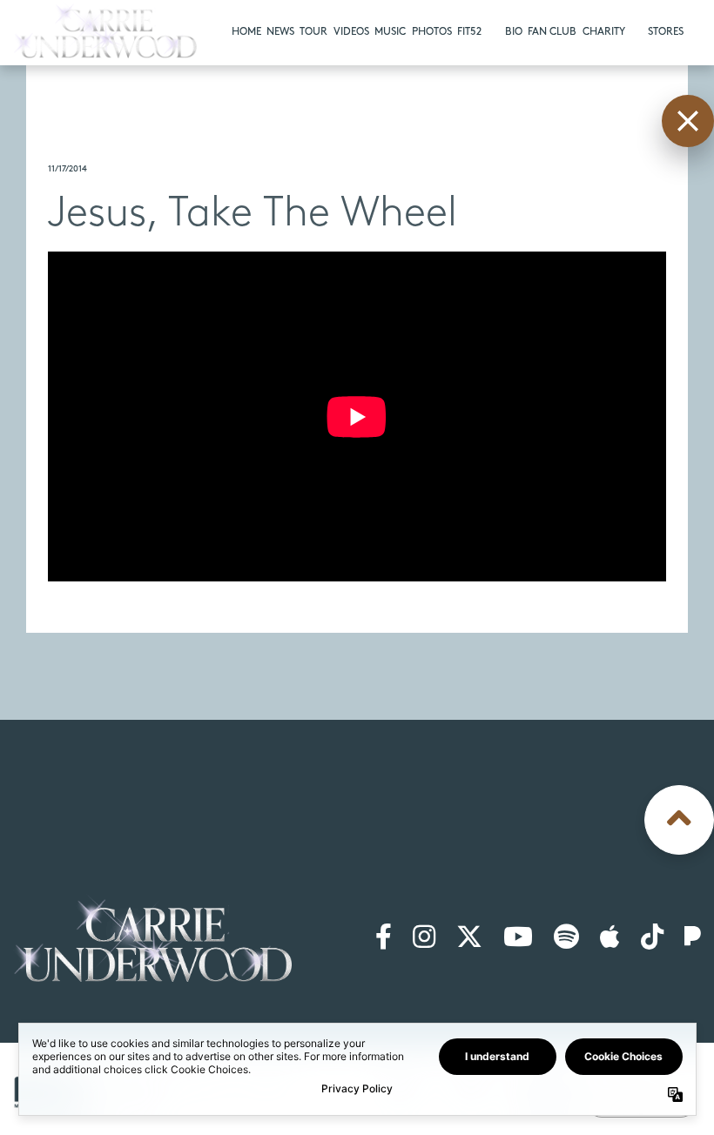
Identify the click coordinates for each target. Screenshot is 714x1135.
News (280, 32)
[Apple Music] (610, 938)
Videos (351, 32)
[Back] (688, 121)
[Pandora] (692, 938)
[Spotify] (566, 938)
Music (390, 32)
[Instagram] (424, 938)
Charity (604, 32)
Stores (666, 32)
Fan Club (552, 32)
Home (246, 32)
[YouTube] (518, 938)
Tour (313, 32)
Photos (432, 32)
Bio (513, 32)
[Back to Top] (679, 820)
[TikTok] (652, 938)
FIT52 (469, 32)
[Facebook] (383, 938)
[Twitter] (469, 938)
